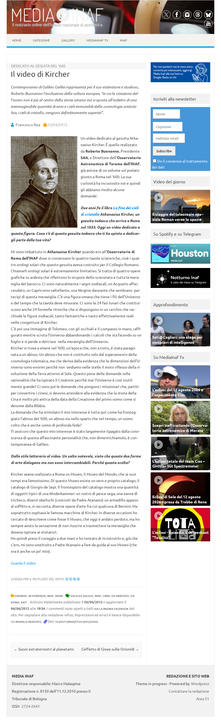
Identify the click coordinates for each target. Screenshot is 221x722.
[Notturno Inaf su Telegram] (180, 289)
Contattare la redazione (189, 691)
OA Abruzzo (120, 596)
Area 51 (202, 698)
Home (16, 40)
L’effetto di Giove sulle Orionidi (110, 649)
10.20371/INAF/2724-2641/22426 (76, 622)
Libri (106, 596)
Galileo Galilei (82, 596)
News (59, 596)
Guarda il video (23, 563)
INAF (50, 596)
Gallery (68, 40)
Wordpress (200, 683)
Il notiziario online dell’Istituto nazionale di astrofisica (57, 24)
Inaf (123, 40)
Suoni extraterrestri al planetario (44, 649)
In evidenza (37, 596)
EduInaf (21, 596)
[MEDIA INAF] (57, 20)
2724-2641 (31, 706)
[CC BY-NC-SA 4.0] (72, 579)
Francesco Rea (28, 124)
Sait (24, 602)
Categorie (41, 40)
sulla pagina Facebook (111, 609)
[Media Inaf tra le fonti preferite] (180, 83)
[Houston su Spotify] (180, 265)
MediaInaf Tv (97, 40)
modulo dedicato (28, 622)
